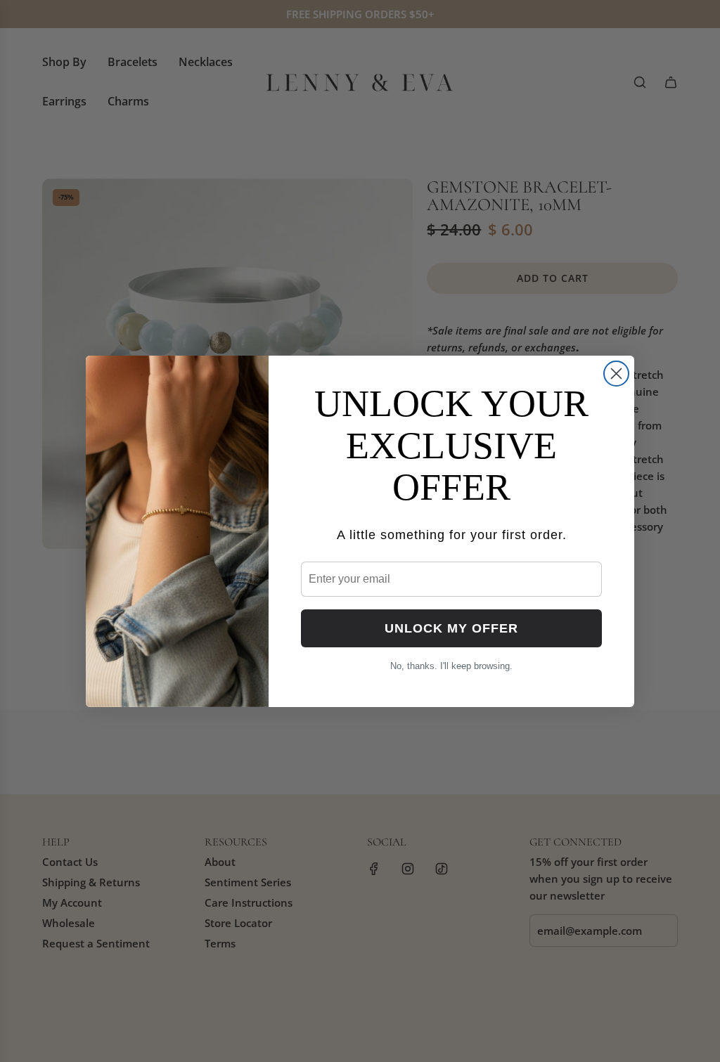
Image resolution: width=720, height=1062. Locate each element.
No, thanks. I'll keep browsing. (451, 666)
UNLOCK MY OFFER (451, 628)
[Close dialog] (616, 373)
